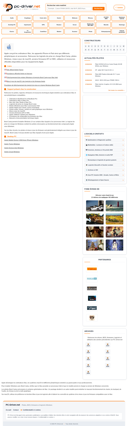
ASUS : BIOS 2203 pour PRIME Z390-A (107, 80)
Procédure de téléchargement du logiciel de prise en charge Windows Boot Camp (32, 85)
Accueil (8, 410)
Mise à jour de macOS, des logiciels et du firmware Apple (26, 81)
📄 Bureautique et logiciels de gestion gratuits (101, 160)
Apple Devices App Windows (14, 148)
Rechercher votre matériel (56, 5)
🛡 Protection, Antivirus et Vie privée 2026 (99, 150)
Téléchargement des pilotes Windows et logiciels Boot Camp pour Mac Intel (32, 77)
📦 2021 (107, 351)
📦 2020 (88, 351)
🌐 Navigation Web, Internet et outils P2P (99, 155)
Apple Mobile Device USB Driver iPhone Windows (21, 140)
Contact (16, 410)
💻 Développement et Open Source (97, 180)
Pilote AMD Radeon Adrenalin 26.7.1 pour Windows (107, 75)
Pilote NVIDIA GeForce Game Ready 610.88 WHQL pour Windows (108, 65)
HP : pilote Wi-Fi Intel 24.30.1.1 (104, 70)
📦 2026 (88, 372)
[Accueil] (21, 7)
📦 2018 (88, 344)
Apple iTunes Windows (12, 144)
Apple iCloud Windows (12, 152)
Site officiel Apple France (15, 70)
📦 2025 (107, 365)
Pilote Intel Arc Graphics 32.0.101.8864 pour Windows (108, 85)
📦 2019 (107, 344)
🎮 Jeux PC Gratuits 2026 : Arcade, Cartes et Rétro (102, 175)
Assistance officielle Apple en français (19, 74)
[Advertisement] (104, 112)
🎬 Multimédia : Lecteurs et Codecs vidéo (99, 145)
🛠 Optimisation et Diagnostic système (98, 140)
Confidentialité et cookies (32, 410)
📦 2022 (88, 358)
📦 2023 (107, 358)
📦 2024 (88, 365)
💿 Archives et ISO (92, 170)
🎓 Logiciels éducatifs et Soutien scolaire (99, 165)
